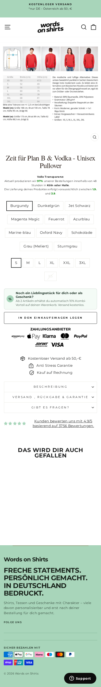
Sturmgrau (67, 246)
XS (50, 276)
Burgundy (19, 206)
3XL (82, 263)
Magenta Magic (25, 219)
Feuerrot (56, 219)
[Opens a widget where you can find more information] (80, 679)
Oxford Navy (51, 232)
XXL (66, 263)
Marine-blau (20, 232)
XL (52, 263)
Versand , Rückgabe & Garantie (50, 397)
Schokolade (82, 232)
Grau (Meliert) (36, 246)
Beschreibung (50, 386)
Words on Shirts (26, 559)
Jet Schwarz (80, 206)
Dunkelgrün (49, 206)
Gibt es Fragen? (50, 407)
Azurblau (81, 219)
